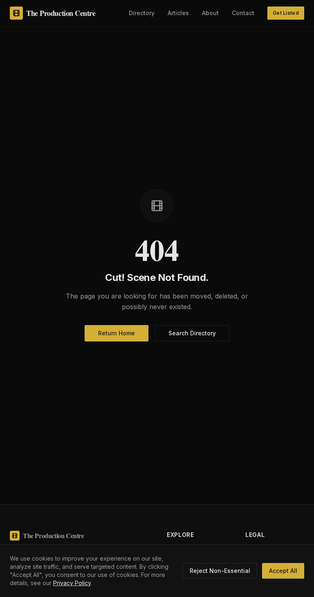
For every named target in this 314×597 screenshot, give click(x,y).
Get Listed (286, 13)
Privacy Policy (72, 582)
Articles (178, 12)
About (210, 12)
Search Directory (192, 333)
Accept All (283, 570)
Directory (142, 12)
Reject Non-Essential (220, 570)
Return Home (116, 333)
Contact (243, 12)
